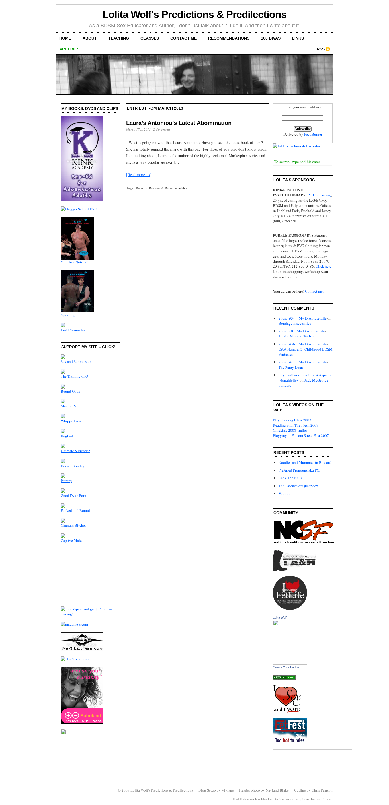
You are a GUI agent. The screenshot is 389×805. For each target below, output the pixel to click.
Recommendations (228, 38)
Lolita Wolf (280, 617)
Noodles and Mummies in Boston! (305, 462)
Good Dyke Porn (73, 495)
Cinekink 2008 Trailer (290, 430)
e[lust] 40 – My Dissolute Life (302, 330)
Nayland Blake (277, 790)
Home (65, 38)
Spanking (68, 315)
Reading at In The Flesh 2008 (295, 425)
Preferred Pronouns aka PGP (300, 470)
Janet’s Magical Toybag (297, 336)
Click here (323, 266)
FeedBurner (313, 134)
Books (140, 188)
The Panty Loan (291, 367)
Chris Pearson (322, 790)
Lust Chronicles (73, 329)
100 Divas (271, 38)
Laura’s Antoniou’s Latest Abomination (179, 123)
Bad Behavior (243, 799)
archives (69, 49)
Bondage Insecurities (295, 323)
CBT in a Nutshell (75, 262)
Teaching (118, 38)
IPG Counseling (318, 194)
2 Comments (161, 129)
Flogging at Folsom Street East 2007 (301, 435)
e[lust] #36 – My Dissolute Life (303, 344)
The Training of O (74, 376)
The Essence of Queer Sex (298, 485)
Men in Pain (70, 406)
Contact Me (183, 38)
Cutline (300, 790)
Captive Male (71, 540)
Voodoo (285, 493)
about (90, 38)
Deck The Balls (290, 477)
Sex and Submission (76, 361)
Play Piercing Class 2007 (292, 420)
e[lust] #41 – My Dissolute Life (303, 362)
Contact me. (314, 291)
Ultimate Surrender (75, 450)
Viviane (228, 790)
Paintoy (66, 480)
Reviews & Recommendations (169, 188)
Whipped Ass (71, 420)
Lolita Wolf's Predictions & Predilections (194, 14)
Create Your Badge (286, 667)
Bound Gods (70, 391)
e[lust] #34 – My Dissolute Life (303, 318)
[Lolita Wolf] (290, 663)
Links (298, 38)
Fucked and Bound (75, 510)
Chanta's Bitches (73, 525)
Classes (149, 38)
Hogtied (67, 435)
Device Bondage (73, 465)
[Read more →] (138, 174)
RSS (321, 49)
